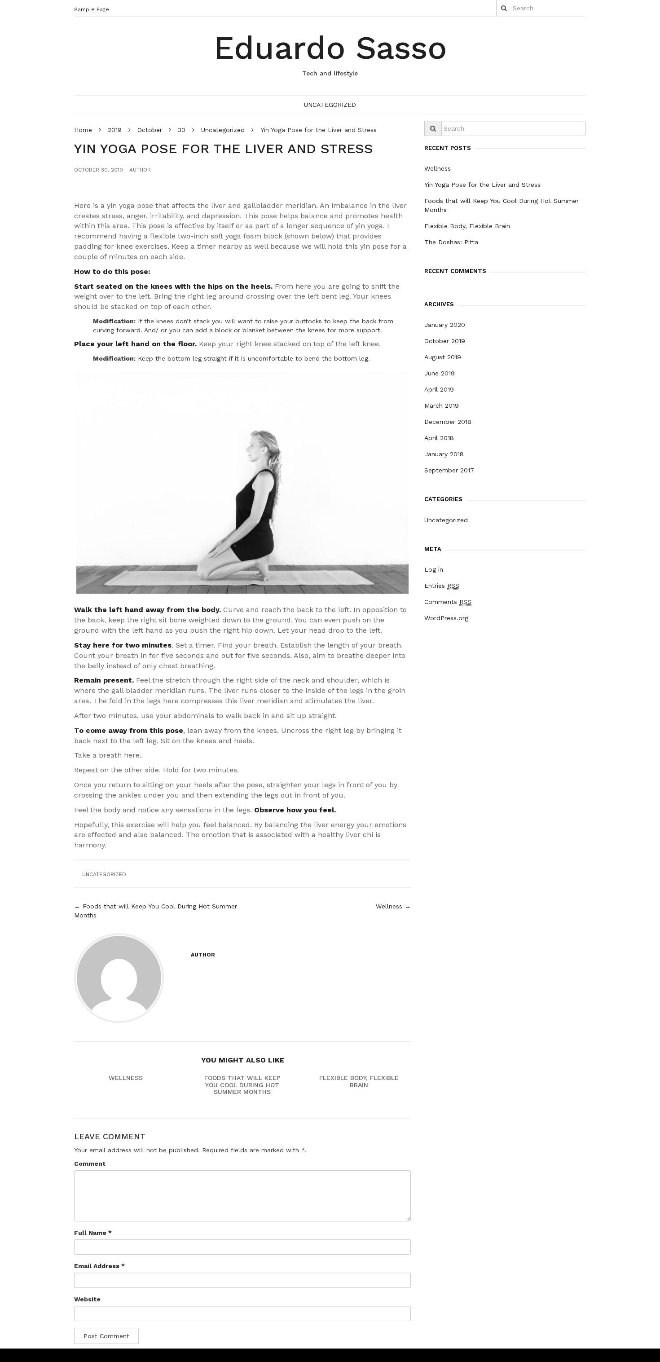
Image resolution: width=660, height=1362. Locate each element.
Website (87, 1299)
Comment (90, 1163)
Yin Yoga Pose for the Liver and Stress (482, 184)
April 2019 (439, 389)
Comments (447, 601)
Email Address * (99, 1265)
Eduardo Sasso (330, 47)
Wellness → (393, 906)
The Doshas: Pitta (451, 242)
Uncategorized (330, 104)
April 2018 (439, 437)
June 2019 (439, 373)
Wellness (126, 1077)
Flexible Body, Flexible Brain (359, 1081)
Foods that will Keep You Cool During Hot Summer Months (242, 1084)
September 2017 (449, 470)
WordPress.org (446, 617)
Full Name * (93, 1232)
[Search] (504, 8)
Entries (441, 585)
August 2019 (442, 357)
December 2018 (447, 421)
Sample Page (91, 9)
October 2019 (444, 340)
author (140, 170)
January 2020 (444, 324)
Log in (433, 569)
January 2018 (444, 454)
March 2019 (441, 405)
